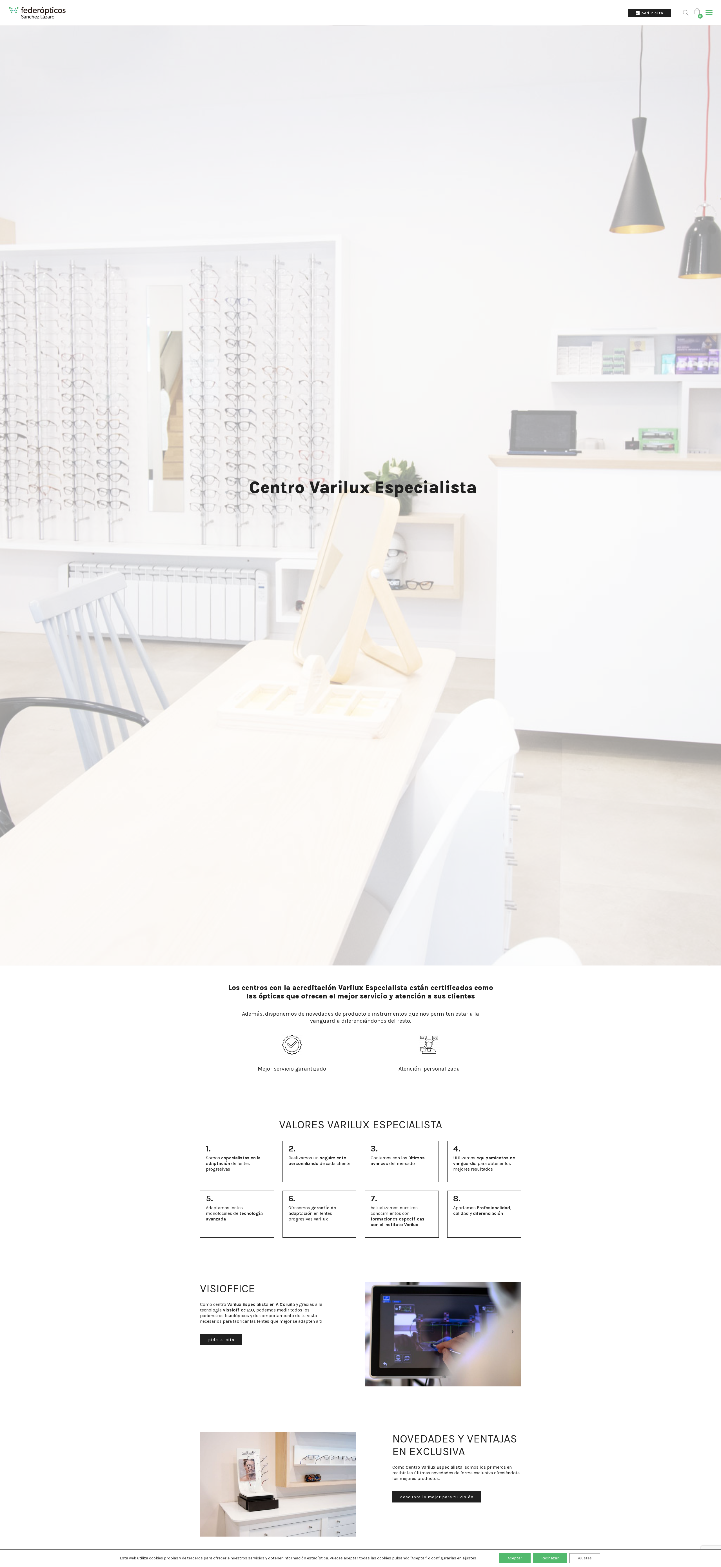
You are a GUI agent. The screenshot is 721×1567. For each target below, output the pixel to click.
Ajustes (585, 1558)
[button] (709, 12)
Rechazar (550, 1558)
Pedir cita (651, 12)
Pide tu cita (221, 1339)
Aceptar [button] (515, 1558)
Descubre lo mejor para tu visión (436, 1496)
